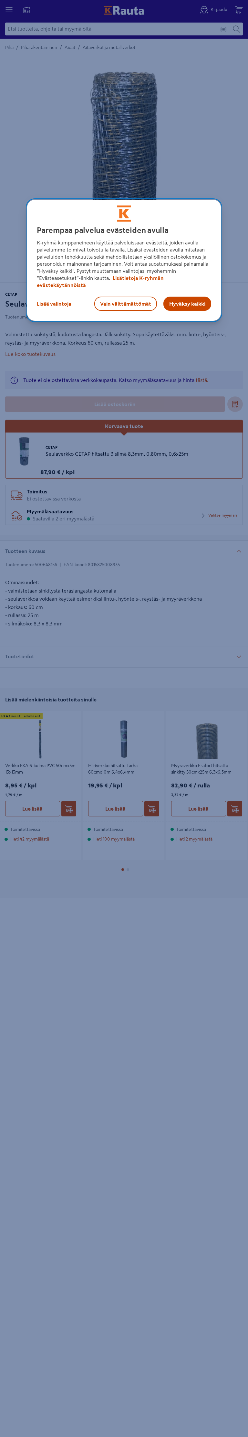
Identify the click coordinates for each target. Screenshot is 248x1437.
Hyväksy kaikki (187, 303)
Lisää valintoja (54, 303)
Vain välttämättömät (125, 303)
